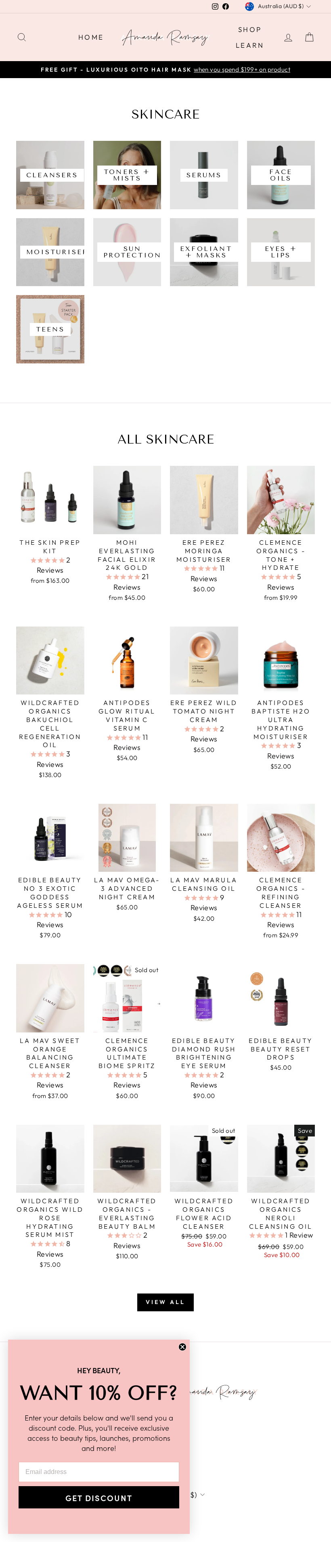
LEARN (250, 45)
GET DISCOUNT (98, 1497)
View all (166, 1302)
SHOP (250, 29)
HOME (91, 37)
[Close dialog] (182, 1347)
